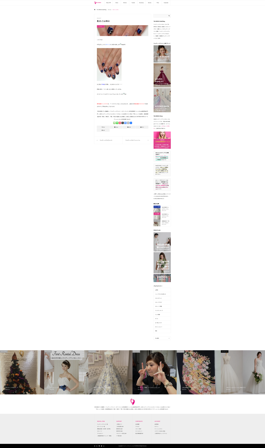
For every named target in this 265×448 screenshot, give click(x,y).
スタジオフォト (158, 298)
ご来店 (162, 126)
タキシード (99, 431)
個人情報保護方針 (139, 433)
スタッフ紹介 (138, 428)
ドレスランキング (159, 310)
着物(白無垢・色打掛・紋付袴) (103, 428)
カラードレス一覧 (101, 426)
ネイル (156, 318)
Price (158, 2)
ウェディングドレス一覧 (102, 424)
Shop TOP (108, 2)
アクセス (137, 426)
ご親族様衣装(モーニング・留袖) (104, 435)
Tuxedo (133, 2)
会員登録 (156, 424)
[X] (122, 123)
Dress (117, 2)
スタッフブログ (158, 302)
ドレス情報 (157, 314)
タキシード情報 (158, 306)
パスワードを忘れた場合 (160, 431)
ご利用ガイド (119, 424)
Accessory (141, 2)
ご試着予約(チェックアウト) (161, 433)
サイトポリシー (138, 431)
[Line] (117, 123)
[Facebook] (125, 123)
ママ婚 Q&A (119, 435)
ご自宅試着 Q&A (119, 426)
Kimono (125, 2)
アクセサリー (100, 433)
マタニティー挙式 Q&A (121, 433)
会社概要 (137, 424)
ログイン (156, 426)
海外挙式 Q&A (119, 431)
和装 (156, 330)
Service (149, 2)
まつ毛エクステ (158, 322)
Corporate (166, 2)
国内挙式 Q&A (119, 428)
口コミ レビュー (158, 326)
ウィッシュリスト (158, 428)
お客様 (156, 290)
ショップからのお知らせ (160, 294)
